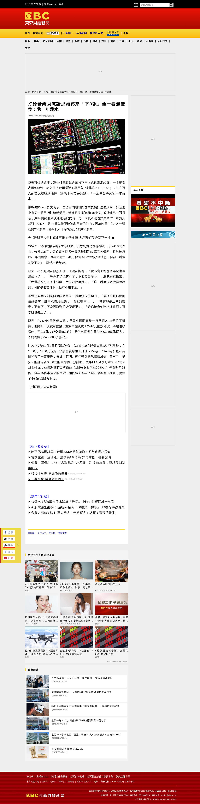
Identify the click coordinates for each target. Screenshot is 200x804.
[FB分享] (9, 533)
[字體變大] (9, 540)
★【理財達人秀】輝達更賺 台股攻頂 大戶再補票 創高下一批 (69, 237)
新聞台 (44, 781)
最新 (27, 41)
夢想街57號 (96, 33)
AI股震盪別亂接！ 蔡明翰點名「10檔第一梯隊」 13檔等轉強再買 (78, 507)
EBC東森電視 (33, 4)
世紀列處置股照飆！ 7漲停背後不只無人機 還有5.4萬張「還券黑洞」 (41, 652)
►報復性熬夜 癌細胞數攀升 (48, 473)
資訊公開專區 (123, 776)
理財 (112, 41)
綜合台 (53, 781)
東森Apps (50, 4)
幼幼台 (71, 781)
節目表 (30, 776)
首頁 (27, 33)
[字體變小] (9, 546)
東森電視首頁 (33, 781)
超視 (96, 781)
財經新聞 (38, 33)
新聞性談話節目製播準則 (100, 776)
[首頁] (37, 18)
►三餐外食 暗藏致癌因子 (46, 479)
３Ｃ (121, 41)
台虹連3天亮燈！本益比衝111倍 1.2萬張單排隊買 (76, 652)
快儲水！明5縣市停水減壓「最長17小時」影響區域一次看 (72, 501)
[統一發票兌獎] (153, 237)
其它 (27, 48)
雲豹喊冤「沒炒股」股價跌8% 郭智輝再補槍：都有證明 (71, 457)
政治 (68, 41)
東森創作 (130, 781)
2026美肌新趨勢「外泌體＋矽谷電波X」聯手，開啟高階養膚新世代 (76, 586)
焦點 (36, 41)
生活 (130, 41)
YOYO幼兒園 (118, 781)
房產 (95, 41)
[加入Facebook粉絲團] (9, 553)
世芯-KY (41, 533)
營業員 (52, 533)
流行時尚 (162, 41)
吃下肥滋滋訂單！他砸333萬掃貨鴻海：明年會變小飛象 (71, 451)
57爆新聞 (81, 33)
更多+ (126, 33)
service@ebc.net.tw (168, 795)
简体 (61, 4)
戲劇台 (62, 781)
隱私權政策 (172, 791)
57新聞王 (68, 33)
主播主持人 (42, 776)
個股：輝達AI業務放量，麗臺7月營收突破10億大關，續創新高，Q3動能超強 (111, 619)
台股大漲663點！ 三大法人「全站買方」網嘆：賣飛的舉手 (73, 512)
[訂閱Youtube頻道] (9, 559)
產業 (59, 41)
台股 (86, 41)
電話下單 (62, 533)
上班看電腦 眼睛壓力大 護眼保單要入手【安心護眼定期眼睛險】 (76, 619)
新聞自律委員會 (59, 776)
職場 (139, 41)
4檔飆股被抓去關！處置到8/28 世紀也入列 (111, 652)
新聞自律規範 (77, 776)
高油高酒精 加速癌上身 (108, 584)
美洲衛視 (105, 781)
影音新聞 (48, 41)
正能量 (150, 41)
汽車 (103, 41)
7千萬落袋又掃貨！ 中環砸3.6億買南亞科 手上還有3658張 (41, 586)
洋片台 (88, 781)
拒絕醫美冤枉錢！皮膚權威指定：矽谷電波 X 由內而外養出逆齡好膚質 (41, 619)
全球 (77, 41)
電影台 (80, 781)
